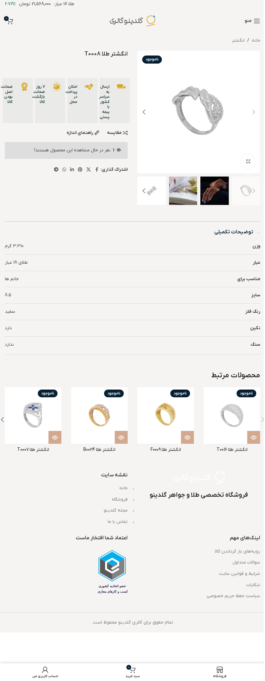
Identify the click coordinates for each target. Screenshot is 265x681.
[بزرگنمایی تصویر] (248, 161)
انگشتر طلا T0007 (33, 450)
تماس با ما (118, 522)
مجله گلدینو (116, 510)
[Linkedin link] (72, 170)
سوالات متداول (246, 562)
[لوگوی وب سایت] (132, 21)
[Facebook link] (97, 170)
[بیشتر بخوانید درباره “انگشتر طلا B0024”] (121, 437)
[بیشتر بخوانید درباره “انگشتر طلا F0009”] (187, 437)
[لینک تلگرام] (56, 170)
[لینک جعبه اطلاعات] (115, 100)
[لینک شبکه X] (88, 170)
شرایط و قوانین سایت (239, 574)
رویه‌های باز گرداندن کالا (237, 551)
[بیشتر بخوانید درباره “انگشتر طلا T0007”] (54, 437)
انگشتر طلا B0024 (99, 450)
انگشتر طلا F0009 (166, 450)
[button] (253, 112)
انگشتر (238, 40)
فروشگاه (120, 499)
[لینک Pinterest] (80, 170)
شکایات (253, 585)
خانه (256, 40)
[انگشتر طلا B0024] (99, 415)
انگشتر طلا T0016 (232, 450)
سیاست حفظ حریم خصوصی (233, 596)
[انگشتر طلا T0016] (232, 415)
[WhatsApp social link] (64, 170)
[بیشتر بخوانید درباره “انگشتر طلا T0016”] (253, 437)
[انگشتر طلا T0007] (33, 415)
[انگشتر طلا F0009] (165, 415)
